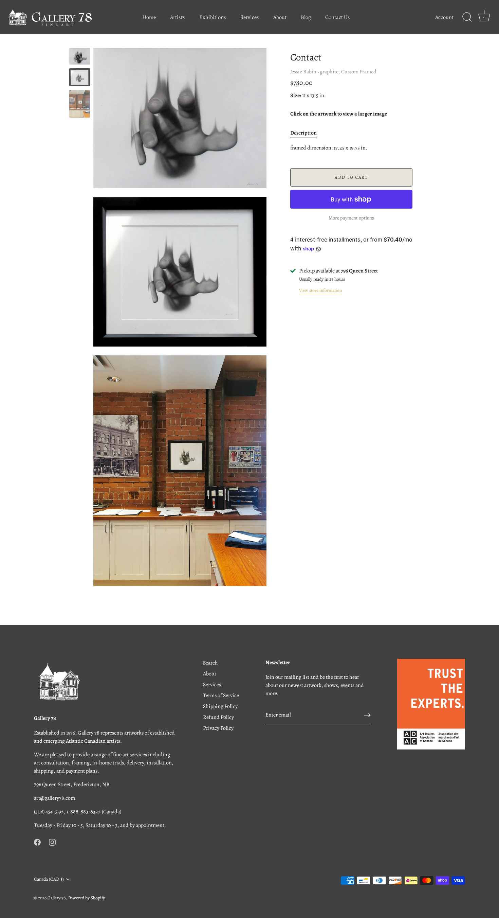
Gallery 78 (57, 898)
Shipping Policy (220, 706)
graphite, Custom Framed (348, 71)
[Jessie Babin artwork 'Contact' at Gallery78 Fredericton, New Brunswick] (79, 56)
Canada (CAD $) (49, 879)
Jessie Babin (303, 71)
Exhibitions (212, 17)
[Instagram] (52, 841)
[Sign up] (367, 715)
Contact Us (337, 17)
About (280, 17)
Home (149, 17)
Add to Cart (351, 177)
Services (249, 17)
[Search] (467, 17)
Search (210, 663)
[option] (80, 57)
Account (444, 17)
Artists (177, 17)
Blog (306, 17)
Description (303, 133)
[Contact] (79, 77)
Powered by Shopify (86, 898)
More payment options (351, 217)
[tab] (307, 133)
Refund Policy (218, 717)
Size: (295, 95)
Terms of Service (221, 695)
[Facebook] (37, 841)
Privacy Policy (218, 728)
